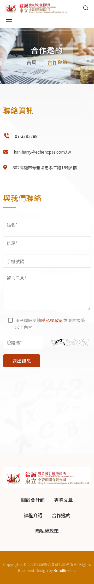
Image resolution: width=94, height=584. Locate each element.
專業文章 (63, 499)
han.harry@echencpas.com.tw (42, 152)
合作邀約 (61, 515)
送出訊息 (21, 360)
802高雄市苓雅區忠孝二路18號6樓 (45, 167)
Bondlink (61, 570)
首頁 (32, 62)
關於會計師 (33, 499)
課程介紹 (33, 515)
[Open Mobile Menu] (9, 22)
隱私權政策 (52, 320)
